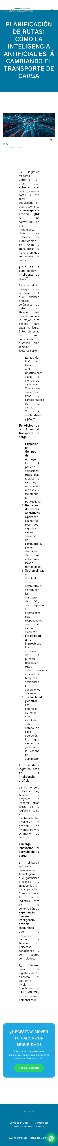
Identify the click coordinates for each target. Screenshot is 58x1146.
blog (5, 144)
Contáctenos (41, 1123)
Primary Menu (52, 10)
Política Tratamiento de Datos (29, 1127)
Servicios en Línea (19, 1123)
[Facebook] (25, 1112)
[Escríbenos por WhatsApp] (51, 1138)
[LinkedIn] (29, 1112)
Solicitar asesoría (29, 1068)
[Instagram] (33, 1112)
